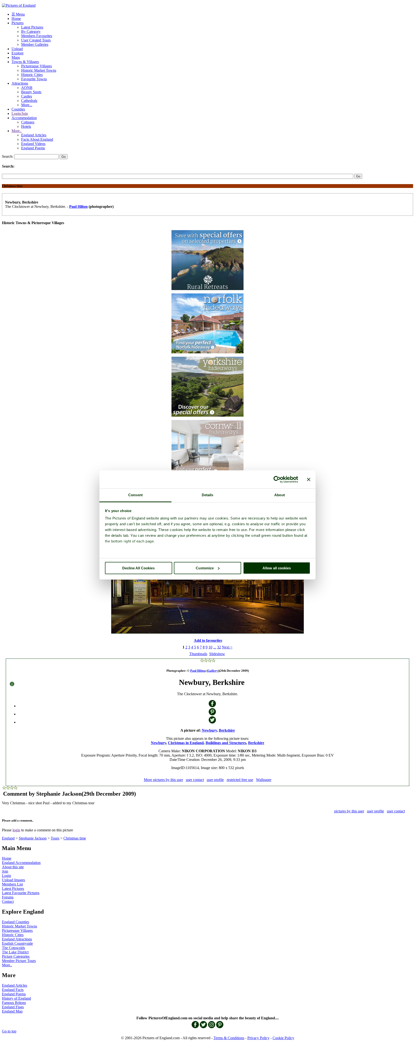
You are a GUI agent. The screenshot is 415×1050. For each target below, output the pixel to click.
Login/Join (20, 113)
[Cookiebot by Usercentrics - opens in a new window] (277, 479)
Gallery (213, 670)
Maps (16, 57)
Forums (7, 897)
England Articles (33, 135)
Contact (8, 901)
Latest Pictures (32, 27)
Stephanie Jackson (33, 838)
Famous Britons (14, 1003)
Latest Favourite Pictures (20, 893)
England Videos (33, 144)
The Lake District (15, 952)
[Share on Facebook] (212, 706)
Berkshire (227, 730)
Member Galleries (34, 44)
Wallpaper (263, 780)
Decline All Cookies (138, 568)
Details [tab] (208, 495)
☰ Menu (18, 14)
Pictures (18, 23)
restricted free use (240, 780)
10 (210, 647)
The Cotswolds (13, 948)
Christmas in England (186, 743)
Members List (12, 884)
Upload (17, 49)
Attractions (20, 83)
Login (6, 876)
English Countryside (17, 943)
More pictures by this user (163, 780)
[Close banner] (308, 479)
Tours (55, 838)
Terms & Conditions (229, 1038)
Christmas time (74, 838)
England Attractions (17, 939)
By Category (31, 31)
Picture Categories (16, 956)
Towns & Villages (25, 62)
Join (5, 871)
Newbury (209, 730)
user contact (195, 780)
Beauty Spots (31, 92)
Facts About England (37, 139)
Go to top (9, 1031)
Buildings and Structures (226, 743)
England (8, 838)
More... (26, 105)
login (16, 830)
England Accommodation (21, 863)
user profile (215, 780)
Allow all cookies (276, 568)
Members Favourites (36, 36)
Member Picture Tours (19, 961)
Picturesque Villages (36, 66)
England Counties (15, 922)
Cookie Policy (283, 1038)
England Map (12, 1011)
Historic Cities (32, 75)
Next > (227, 647)
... (214, 647)
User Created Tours (36, 40)
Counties (18, 109)
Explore (18, 53)
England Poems (33, 148)
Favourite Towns (34, 79)
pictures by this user (349, 811)
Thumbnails (198, 654)
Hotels (26, 126)
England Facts (13, 990)
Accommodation (24, 118)
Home (16, 19)
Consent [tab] (135, 495)
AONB (26, 88)
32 (219, 647)
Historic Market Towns (38, 70)
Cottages (27, 122)
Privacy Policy (258, 1038)
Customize (205, 568)
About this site (13, 867)
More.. (17, 131)
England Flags (13, 1007)
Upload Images (13, 880)
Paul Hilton (78, 206)
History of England (16, 998)
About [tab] (279, 495)
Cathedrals (29, 101)
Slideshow (217, 654)
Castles (26, 96)
